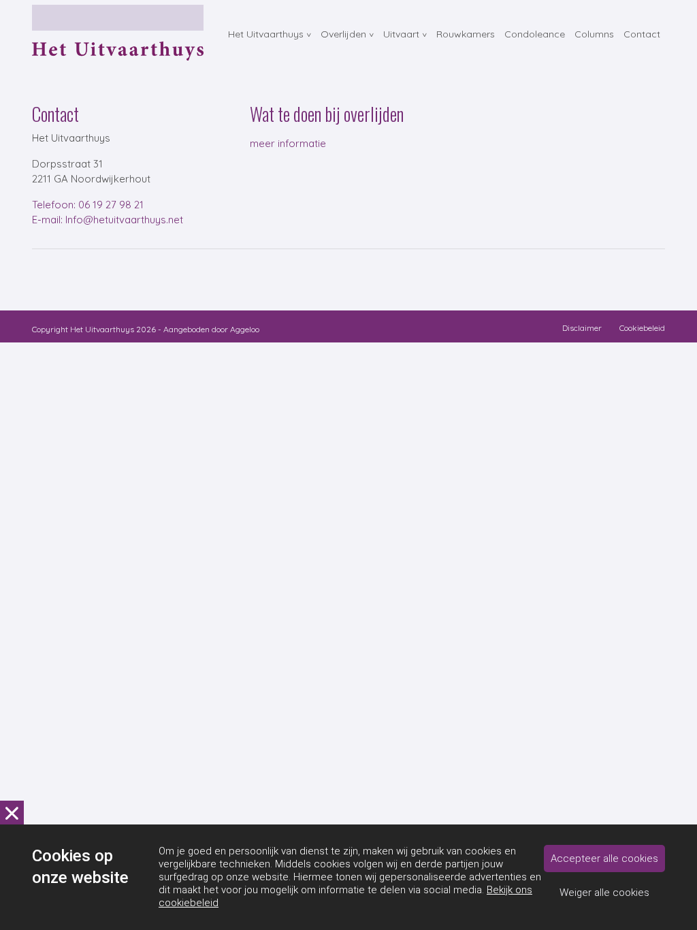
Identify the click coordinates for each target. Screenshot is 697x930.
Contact (641, 34)
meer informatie (288, 143)
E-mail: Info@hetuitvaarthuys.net (107, 219)
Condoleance (534, 34)
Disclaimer (582, 328)
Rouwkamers (465, 34)
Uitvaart (401, 34)
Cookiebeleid (642, 328)
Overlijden (343, 34)
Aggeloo (244, 329)
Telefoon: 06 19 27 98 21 (88, 204)
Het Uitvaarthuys (266, 34)
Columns (594, 34)
